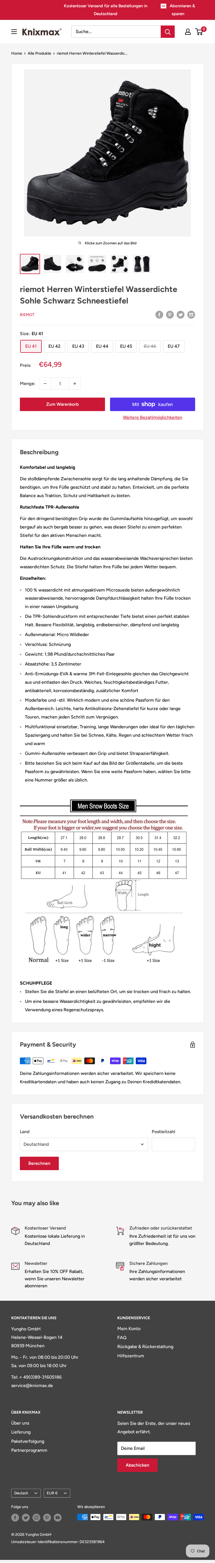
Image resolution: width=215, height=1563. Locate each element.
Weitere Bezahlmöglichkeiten (152, 417)
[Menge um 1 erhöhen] (75, 383)
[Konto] (188, 32)
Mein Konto (129, 1328)
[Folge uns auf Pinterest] (47, 1518)
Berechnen (39, 1163)
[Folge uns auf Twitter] (26, 1518)
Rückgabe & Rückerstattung (145, 1346)
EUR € (52, 1493)
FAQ (122, 1337)
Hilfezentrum (130, 1355)
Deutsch (21, 1493)
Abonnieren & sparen (182, 9)
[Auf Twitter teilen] (180, 314)
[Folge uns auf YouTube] (58, 1518)
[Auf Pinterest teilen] (170, 314)
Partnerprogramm (29, 1450)
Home (16, 53)
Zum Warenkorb (62, 404)
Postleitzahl (163, 1131)
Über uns (20, 1423)
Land (24, 1131)
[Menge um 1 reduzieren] (45, 383)
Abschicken (137, 1465)
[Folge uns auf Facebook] (15, 1518)
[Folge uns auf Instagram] (36, 1518)
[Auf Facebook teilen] (159, 314)
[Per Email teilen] (191, 314)
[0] (199, 31)
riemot (27, 314)
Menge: (28, 383)
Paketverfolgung (27, 1441)
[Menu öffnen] (14, 31)
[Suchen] (168, 31)
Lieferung (21, 1432)
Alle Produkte (39, 53)
